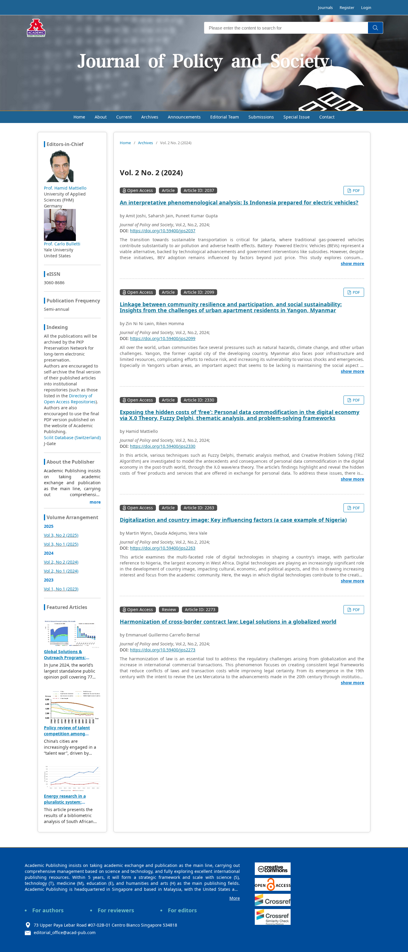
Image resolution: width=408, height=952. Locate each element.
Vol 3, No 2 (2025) (61, 535)
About (101, 117)
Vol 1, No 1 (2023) (61, 589)
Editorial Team (224, 117)
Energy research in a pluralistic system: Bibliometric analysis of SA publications (71, 805)
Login (366, 7)
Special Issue (296, 117)
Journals (325, 7)
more (95, 502)
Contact (327, 117)
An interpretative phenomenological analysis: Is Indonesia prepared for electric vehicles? (239, 202)
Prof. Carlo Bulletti (62, 244)
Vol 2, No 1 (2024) (61, 571)
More (234, 898)
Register (347, 7)
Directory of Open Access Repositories (70, 399)
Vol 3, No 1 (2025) (61, 544)
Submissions (261, 117)
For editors (182, 910)
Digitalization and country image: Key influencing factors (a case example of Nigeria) (233, 520)
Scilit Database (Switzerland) (72, 437)
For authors (48, 910)
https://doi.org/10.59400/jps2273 (162, 650)
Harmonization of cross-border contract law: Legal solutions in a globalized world (228, 622)
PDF (356, 190)
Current (124, 117)
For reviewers (116, 910)
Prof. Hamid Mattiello (65, 188)
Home (79, 117)
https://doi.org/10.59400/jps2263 (162, 548)
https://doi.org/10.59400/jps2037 (162, 230)
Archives (149, 117)
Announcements (184, 117)
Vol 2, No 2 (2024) (61, 562)
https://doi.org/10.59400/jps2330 (162, 446)
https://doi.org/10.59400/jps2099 (162, 338)
